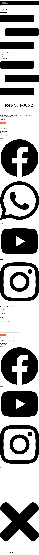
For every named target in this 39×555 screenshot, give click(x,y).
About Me (4, 2)
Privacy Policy (5, 3)
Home (3, 1)
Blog (3, 4)
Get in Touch (6, 553)
